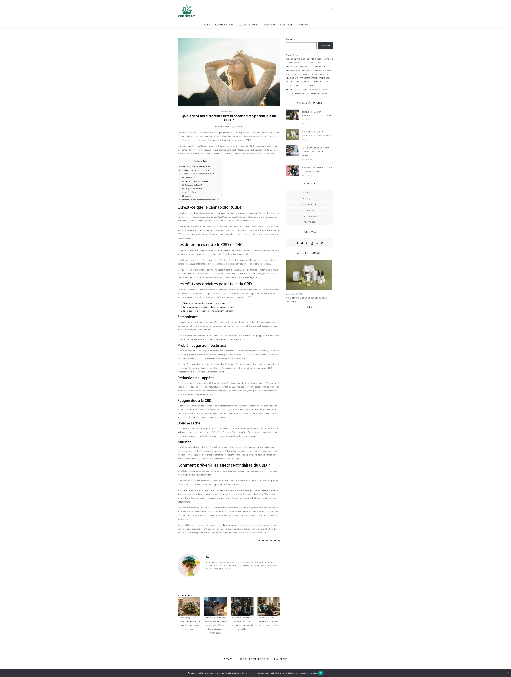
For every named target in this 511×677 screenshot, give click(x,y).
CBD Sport (269, 25)
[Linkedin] (307, 243)
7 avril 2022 (307, 175)
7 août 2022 (307, 139)
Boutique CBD (309, 199)
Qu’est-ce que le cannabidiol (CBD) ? (194, 166)
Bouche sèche (189, 192)
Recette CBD (287, 25)
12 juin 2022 (307, 159)
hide (205, 161)
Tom (220, 127)
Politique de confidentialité (254, 659)
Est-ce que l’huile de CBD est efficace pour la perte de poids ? (316, 151)
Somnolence (188, 177)
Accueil (206, 25)
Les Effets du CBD (249, 25)
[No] (507, 673)
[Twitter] (302, 243)
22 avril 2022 (307, 123)
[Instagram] (317, 243)
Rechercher (291, 39)
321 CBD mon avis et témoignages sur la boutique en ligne (317, 116)
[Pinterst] (322, 243)
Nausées (186, 196)
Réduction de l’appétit (192, 185)
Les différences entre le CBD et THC (194, 170)
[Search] (331, 9)
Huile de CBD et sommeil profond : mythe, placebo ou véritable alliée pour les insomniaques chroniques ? (216, 625)
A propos (229, 659)
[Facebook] (297, 243)
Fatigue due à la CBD (192, 188)
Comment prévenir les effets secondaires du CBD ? (200, 199)
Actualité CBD (309, 193)
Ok (321, 673)
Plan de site (280, 659)
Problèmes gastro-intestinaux (195, 181)
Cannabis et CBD (224, 25)
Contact (304, 25)
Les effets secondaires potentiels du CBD (196, 174)
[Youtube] (312, 243)
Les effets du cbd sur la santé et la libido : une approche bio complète (269, 621)
